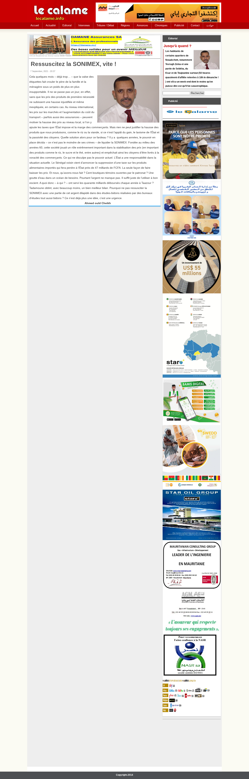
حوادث (210, 25)
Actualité (51, 25)
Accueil (35, 25)
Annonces (142, 25)
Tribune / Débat (105, 25)
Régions (125, 25)
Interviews (84, 25)
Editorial (67, 25)
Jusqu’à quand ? (177, 46)
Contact (195, 25)
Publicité (179, 25)
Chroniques (161, 25)
